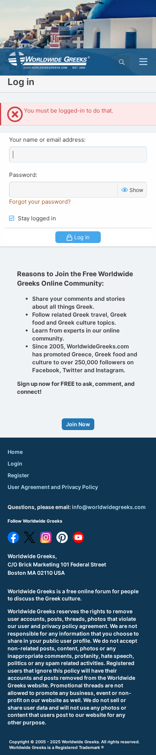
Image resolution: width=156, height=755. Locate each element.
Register (18, 475)
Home (15, 452)
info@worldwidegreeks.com (109, 507)
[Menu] (143, 62)
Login (15, 463)
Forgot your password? (40, 201)
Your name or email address (46, 139)
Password (22, 174)
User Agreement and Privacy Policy (53, 487)
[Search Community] (122, 62)
